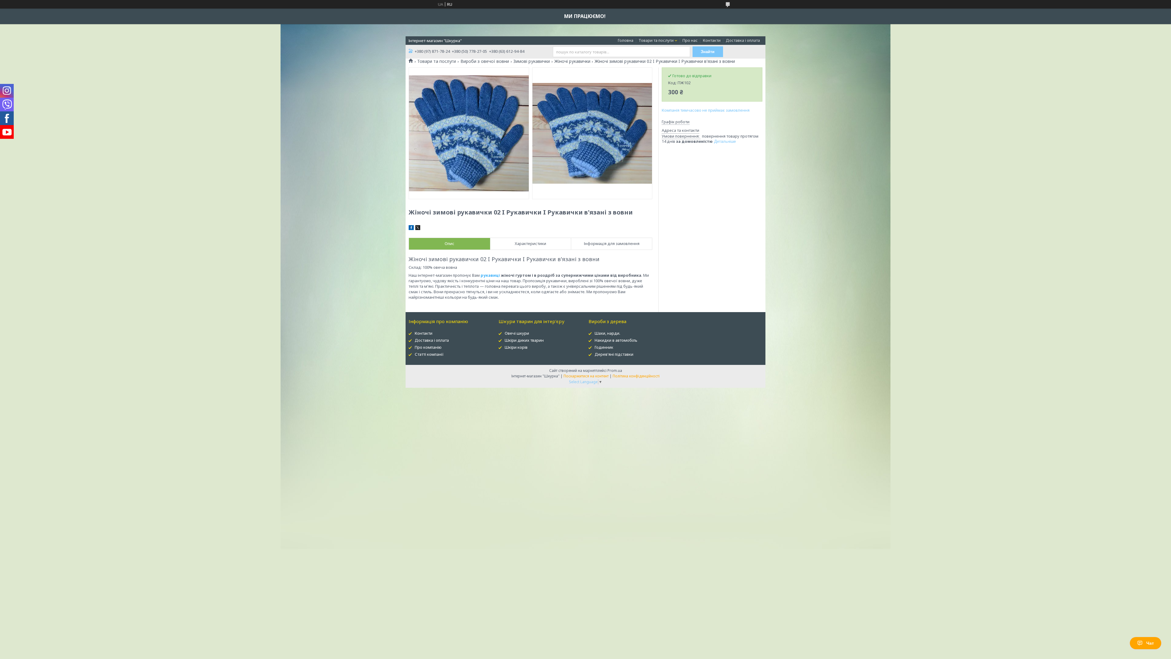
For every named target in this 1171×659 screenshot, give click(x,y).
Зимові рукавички (531, 61)
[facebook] (411, 228)
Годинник (604, 347)
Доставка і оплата (743, 40)
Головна (625, 40)
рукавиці (490, 275)
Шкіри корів (516, 347)
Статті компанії (429, 354)
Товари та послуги (656, 40)
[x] (417, 228)
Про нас (690, 40)
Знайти (707, 51)
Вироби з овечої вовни (484, 61)
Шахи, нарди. (607, 333)
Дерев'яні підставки (614, 354)
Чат (1150, 643)
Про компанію (428, 347)
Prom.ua (614, 370)
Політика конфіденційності (636, 376)
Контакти (712, 40)
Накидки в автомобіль (616, 340)
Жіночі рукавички (572, 61)
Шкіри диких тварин (524, 340)
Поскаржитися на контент (586, 376)
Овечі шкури (517, 333)
